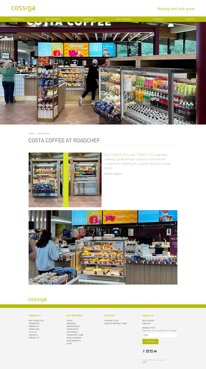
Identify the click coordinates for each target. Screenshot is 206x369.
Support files (111, 320)
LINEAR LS (33, 335)
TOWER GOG (34, 329)
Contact (158, 19)
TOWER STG (34, 326)
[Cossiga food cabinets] (23, 9)
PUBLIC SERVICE (74, 338)
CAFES (69, 320)
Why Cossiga (123, 19)
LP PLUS (32, 332)
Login (144, 362)
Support (88, 19)
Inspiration (43, 133)
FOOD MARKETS (74, 340)
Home (31, 133)
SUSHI (69, 343)
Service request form (115, 323)
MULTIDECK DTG (36, 320)
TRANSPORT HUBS (75, 335)
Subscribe (150, 341)
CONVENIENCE (73, 326)
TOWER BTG (120, 155)
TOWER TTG (145, 155)
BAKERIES (71, 323)
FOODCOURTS (73, 329)
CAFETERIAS (72, 332)
